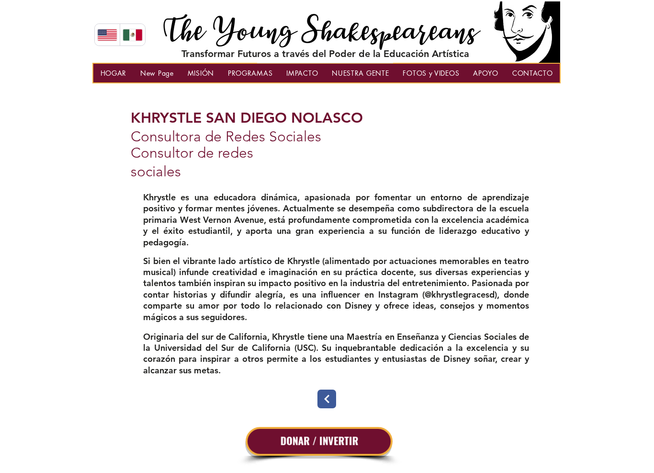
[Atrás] (326, 399)
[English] (107, 35)
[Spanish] (132, 35)
